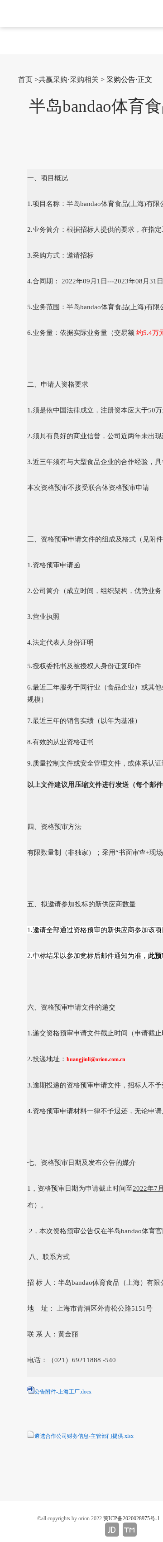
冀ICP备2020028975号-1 (131, 1518)
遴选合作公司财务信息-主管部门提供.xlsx (84, 1436)
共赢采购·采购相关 (68, 79)
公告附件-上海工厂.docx (62, 1392)
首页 (25, 79)
